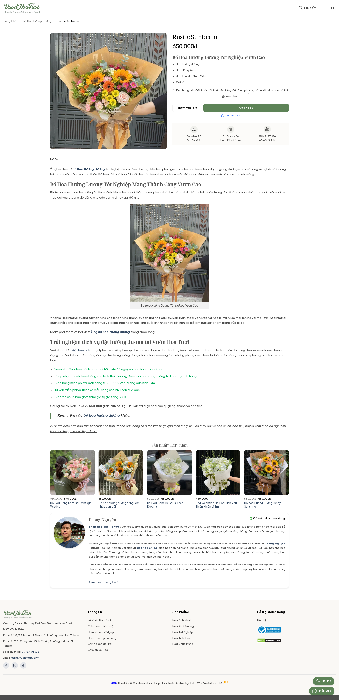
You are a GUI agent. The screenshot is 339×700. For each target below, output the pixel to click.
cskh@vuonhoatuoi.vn (25, 657)
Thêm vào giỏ (187, 107)
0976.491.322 (30, 652)
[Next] (280, 469)
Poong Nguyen (275, 543)
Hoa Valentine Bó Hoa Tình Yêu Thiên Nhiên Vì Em (216, 505)
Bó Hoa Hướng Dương (37, 21)
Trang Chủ (9, 21)
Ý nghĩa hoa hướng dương (110, 332)
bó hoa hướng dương (102, 416)
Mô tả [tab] (54, 159)
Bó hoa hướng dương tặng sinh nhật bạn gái (119, 505)
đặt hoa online (82, 350)
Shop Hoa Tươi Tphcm (104, 526)
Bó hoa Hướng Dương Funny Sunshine (262, 505)
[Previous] (58, 469)
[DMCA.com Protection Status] (269, 640)
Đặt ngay (246, 107)
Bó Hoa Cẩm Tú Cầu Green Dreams (165, 505)
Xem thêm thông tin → (103, 582)
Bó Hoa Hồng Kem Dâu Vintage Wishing (71, 505)
